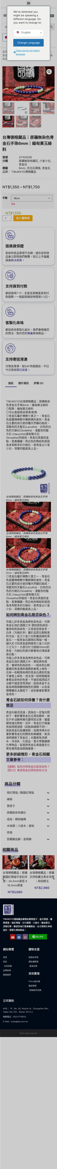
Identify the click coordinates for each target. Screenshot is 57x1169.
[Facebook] (19, 936)
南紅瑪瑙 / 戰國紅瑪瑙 (20, 792)
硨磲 (9, 799)
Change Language (28, 42)
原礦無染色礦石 (28, 160)
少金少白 (45, 160)
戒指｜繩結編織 (16, 819)
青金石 (6, 55)
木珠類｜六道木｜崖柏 (20, 825)
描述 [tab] (10, 383)
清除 (13, 204)
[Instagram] (25, 936)
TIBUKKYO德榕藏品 (23, 171)
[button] (28, 3)
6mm (22, 168)
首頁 (5, 51)
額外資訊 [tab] (23, 383)
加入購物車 (23, 218)
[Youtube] (13, 936)
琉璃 (9, 832)
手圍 (4, 198)
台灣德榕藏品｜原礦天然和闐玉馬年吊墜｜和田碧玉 (42, 877)
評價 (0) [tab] (38, 383)
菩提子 (11, 806)
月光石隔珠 (34, 168)
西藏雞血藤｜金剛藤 (19, 839)
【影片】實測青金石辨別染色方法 (26, 770)
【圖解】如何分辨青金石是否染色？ (28, 766)
